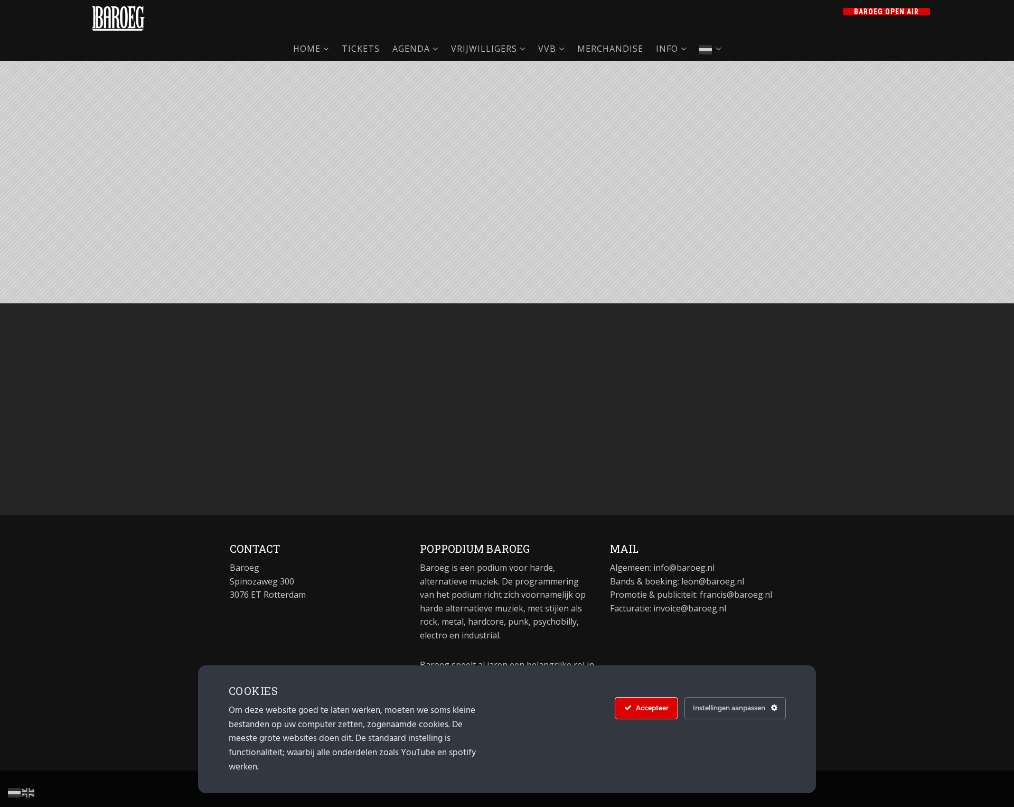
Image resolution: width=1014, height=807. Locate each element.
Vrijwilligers (484, 48)
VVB (547, 48)
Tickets (361, 48)
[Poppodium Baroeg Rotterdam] (118, 18)
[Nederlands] (710, 49)
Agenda (411, 48)
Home (307, 48)
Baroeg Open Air (886, 11)
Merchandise (610, 48)
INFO (667, 48)
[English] (28, 791)
